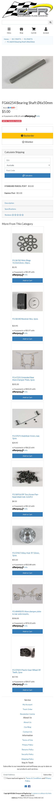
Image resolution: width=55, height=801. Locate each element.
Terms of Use (27, 740)
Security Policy (27, 754)
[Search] (50, 22)
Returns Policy (27, 749)
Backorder (28, 135)
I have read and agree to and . (28, 779)
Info (38, 116)
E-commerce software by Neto (41, 793)
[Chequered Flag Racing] (27, 9)
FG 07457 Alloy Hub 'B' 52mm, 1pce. (25, 554)
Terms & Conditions (34, 778)
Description (9, 203)
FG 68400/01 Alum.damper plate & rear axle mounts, (26, 612)
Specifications (10, 209)
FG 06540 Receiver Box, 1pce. (25, 319)
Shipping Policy (27, 759)
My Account (27, 704)
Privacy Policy (27, 745)
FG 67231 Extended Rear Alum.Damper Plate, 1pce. (23, 378)
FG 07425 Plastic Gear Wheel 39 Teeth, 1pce (26, 671)
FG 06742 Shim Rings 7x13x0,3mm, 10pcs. (21, 261)
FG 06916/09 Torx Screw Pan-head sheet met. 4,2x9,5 (25, 495)
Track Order (27, 709)
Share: (5, 108)
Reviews (8, 215)
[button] (27, 142)
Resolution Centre (27, 714)
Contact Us (27, 732)
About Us (27, 722)
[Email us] (26, 786)
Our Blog (27, 727)
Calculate (28, 175)
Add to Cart (27, 280)
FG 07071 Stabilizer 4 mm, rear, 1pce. (26, 437)
